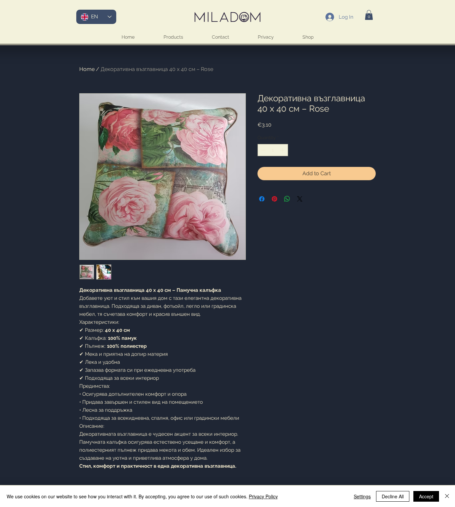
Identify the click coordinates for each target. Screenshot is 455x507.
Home (87, 69)
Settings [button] (362, 496)
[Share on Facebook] (262, 199)
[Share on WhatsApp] (287, 199)
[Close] (447, 496)
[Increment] (283, 150)
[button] (369, 15)
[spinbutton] (273, 150)
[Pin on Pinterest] (274, 199)
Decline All (393, 496)
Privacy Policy (263, 496)
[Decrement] (262, 150)
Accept (426, 496)
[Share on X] (300, 199)
